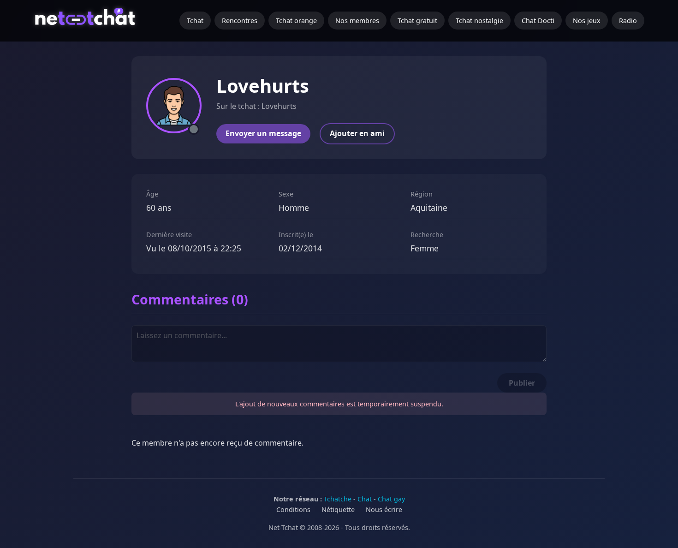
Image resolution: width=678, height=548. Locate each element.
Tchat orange (296, 20)
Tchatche (337, 498)
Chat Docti (538, 20)
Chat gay (391, 498)
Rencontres (239, 20)
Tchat (195, 20)
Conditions (293, 509)
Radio (628, 20)
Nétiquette (338, 509)
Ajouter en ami (357, 133)
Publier (522, 383)
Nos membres (357, 20)
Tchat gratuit (417, 20)
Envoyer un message (263, 133)
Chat (364, 498)
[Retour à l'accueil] (86, 20)
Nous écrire (384, 509)
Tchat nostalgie (479, 20)
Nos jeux (587, 20)
